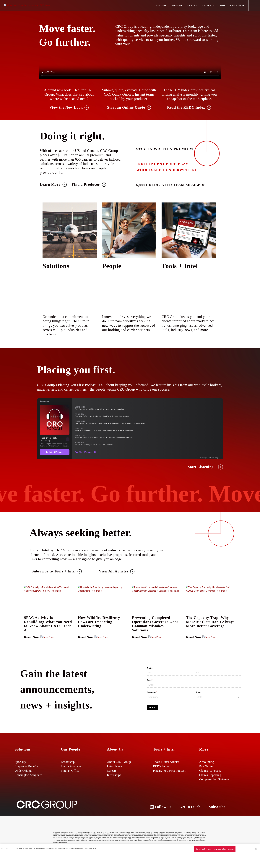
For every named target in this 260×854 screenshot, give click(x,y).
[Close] (256, 849)
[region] (130, 849)
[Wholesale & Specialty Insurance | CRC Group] (27, 5)
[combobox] (218, 697)
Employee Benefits (26, 766)
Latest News (114, 766)
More (222, 6)
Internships (114, 775)
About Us (192, 6)
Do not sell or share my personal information (215, 849)
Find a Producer (71, 766)
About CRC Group (119, 762)
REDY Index (161, 766)
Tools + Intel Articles (166, 762)
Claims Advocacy (210, 770)
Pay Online (206, 766)
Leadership (68, 762)
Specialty (20, 762)
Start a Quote (237, 6)
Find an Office (70, 770)
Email (154, 680)
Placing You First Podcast (169, 770)
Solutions (161, 6)
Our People (176, 6)
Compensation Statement (214, 779)
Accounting (206, 762)
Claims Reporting (210, 775)
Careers (111, 770)
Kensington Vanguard (28, 775)
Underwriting (23, 770)
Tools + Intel (208, 6)
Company (156, 692)
